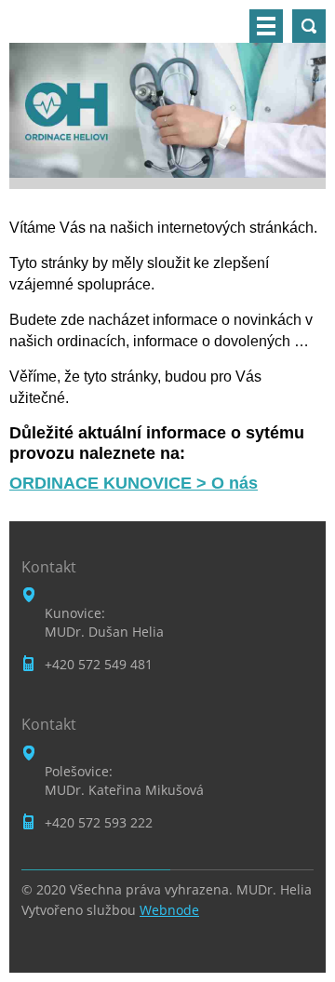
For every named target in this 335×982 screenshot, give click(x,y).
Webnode (169, 910)
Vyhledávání (309, 26)
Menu (266, 26)
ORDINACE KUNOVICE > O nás (133, 483)
